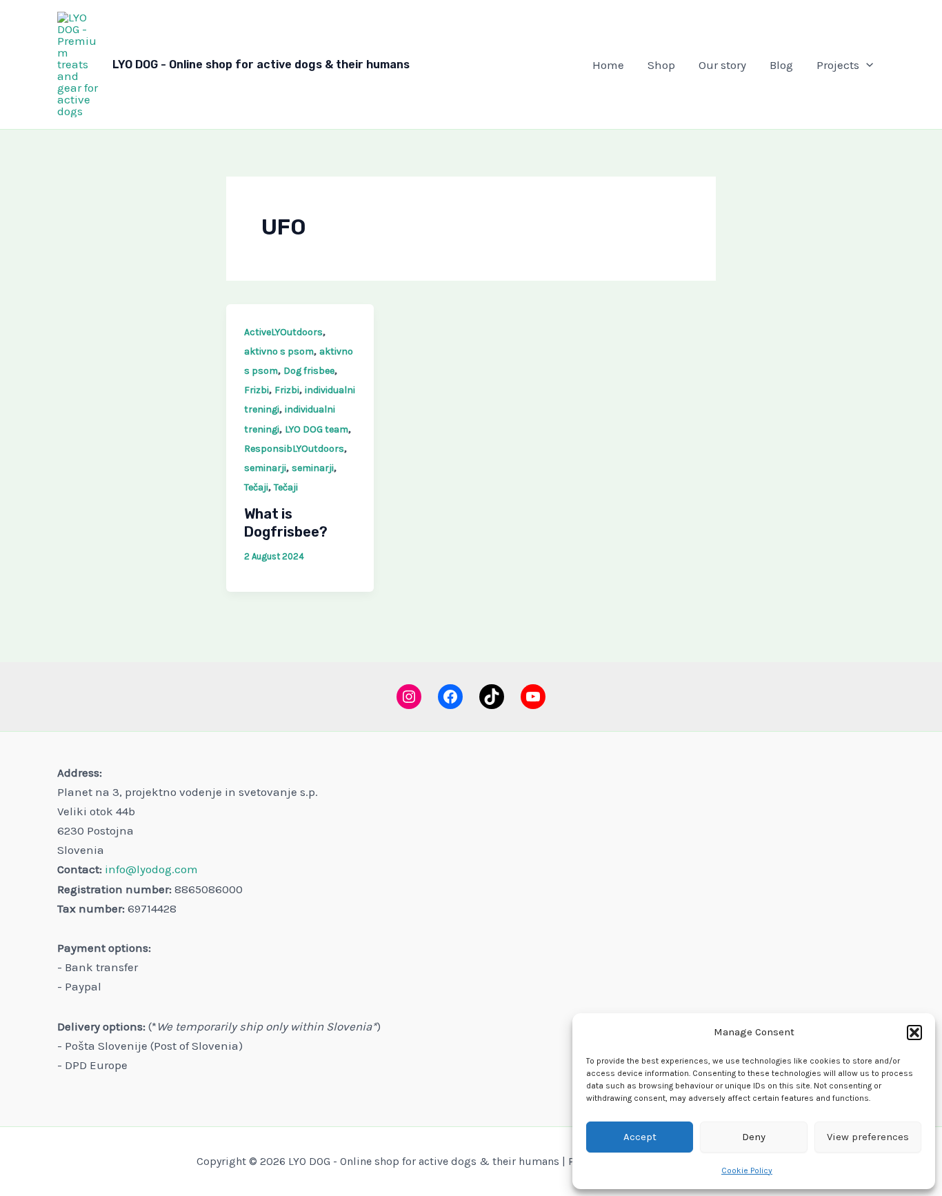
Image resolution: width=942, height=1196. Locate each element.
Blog (781, 65)
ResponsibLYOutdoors (294, 449)
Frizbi (256, 390)
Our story (722, 65)
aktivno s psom (279, 351)
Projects (837, 65)
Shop (661, 65)
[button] (914, 1032)
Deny (753, 1136)
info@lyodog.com (151, 869)
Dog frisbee (308, 371)
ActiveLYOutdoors (283, 332)
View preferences (868, 1136)
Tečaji (256, 487)
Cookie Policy (746, 1170)
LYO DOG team (316, 429)
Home (608, 65)
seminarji (265, 468)
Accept (640, 1136)
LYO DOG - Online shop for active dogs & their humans (261, 64)
